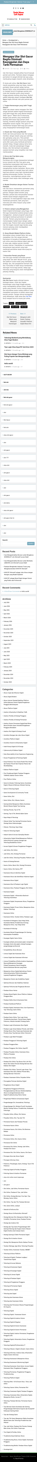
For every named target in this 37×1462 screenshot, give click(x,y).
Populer (6, 307)
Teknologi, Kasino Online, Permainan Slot (16, 1387)
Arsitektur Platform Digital (11, 739)
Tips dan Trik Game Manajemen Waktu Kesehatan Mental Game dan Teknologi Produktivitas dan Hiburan (18, 1420)
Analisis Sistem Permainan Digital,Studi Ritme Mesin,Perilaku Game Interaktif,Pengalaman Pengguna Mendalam (17, 725)
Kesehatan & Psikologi (10, 928)
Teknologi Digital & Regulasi (12, 1322)
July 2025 (6, 648)
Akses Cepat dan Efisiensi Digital (14, 693)
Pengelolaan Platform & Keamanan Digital (16, 1099)
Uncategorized (9, 52)
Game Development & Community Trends (16, 792)
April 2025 (7, 659)
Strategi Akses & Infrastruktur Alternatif (15, 1213)
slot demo (7, 503)
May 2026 (6, 610)
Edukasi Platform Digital (11, 769)
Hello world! (8, 363)
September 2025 (8, 640)
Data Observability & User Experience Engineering (18, 754)
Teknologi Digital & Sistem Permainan (15, 1330)
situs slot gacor (8, 435)
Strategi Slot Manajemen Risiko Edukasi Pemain (18, 1242)
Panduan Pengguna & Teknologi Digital (15, 1040)
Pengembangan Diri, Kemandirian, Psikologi (17, 1102)
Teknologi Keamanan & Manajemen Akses (16, 1358)
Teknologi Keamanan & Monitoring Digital (16, 1362)
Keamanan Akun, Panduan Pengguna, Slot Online (18, 888)
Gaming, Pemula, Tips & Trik (12, 810)
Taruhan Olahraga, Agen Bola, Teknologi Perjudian (18, 1246)
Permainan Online (9, 1135)
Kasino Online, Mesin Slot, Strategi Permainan (17, 865)
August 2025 (7, 644)
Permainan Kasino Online (11, 1125)
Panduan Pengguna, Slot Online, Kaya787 (16, 1048)
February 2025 (8, 667)
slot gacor (7, 450)
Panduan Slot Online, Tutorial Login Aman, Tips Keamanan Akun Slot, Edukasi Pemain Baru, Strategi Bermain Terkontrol (18, 1071)
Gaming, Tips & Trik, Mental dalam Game (16, 813)
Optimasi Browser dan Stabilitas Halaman (16, 983)
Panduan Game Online (10, 1013)
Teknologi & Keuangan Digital (12, 1271)
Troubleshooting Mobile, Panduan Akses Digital (18, 1445)
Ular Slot (29, 296)
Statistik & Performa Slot (11, 1209)
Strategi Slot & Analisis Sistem (13, 1238)
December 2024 (8, 674)
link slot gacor (8, 405)
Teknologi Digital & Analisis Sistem (14, 1318)
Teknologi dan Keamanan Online (13, 1301)
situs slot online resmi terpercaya (14, 1177)
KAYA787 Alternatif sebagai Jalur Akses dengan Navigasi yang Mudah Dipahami (18, 2)
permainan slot (21, 303)
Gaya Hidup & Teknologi (11, 817)
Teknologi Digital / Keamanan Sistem (15, 1314)
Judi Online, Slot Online (11, 850)
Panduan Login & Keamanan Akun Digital (16, 1025)
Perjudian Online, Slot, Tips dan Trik (14, 1118)
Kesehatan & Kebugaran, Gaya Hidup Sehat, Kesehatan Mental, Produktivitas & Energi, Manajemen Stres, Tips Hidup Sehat (16, 923)
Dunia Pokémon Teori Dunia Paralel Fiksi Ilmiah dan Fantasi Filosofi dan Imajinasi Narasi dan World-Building (18, 764)
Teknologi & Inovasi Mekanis (12, 1263)
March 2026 (7, 617)
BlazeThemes (19, 1458)
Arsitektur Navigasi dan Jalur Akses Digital (16, 735)
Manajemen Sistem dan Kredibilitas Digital (16, 979)
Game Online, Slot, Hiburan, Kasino (14, 800)
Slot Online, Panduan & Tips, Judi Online (15, 1192)
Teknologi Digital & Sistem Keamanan (15, 1326)
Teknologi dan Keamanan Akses (13, 1297)
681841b (7, 69)
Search (5, 540)
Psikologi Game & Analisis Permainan (15, 1173)
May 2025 (6, 655)
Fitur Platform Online (10, 779)
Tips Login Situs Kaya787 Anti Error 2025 (18, 347)
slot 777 (6, 457)
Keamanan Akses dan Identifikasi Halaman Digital (18, 876)
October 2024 (8, 682)
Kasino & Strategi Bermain (11, 861)
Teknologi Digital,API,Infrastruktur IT (14, 1345)
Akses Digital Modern (10, 697)
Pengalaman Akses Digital (11, 1085)
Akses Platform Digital (10, 708)
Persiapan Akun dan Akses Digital (14, 1156)
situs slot (6, 465)
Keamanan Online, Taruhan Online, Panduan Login (18, 917)
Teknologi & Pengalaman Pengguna (14, 1282)
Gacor (11, 303)
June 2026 (7, 606)
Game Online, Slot (9, 796)
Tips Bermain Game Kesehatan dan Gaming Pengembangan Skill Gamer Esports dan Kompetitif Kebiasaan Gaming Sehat (19, 1409)
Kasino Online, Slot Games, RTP (13, 869)
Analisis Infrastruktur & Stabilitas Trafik (15, 712)
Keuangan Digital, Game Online (13, 938)
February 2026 (8, 621)
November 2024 (8, 678)
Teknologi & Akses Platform (12, 1253)
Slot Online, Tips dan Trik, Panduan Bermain (17, 1202)
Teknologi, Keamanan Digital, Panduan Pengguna (18, 1391)
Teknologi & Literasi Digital (12, 1274)
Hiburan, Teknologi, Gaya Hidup (13, 827)
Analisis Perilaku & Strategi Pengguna (15, 716)
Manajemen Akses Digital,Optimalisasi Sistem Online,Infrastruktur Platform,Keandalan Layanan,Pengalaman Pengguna (17, 973)
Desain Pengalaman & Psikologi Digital (15, 758)
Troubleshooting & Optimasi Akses (14, 1436)
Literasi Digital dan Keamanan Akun (14, 953)
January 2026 (8, 625)
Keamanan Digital (9, 892)
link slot (6, 427)
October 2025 (8, 636)
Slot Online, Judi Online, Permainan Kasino (16, 1188)
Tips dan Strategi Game (11, 1414)
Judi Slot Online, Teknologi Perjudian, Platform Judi (19, 858)
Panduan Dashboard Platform (12, 1004)
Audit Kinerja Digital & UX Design (13, 746)
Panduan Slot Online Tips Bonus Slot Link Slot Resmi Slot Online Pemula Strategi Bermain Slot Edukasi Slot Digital (18, 1064)
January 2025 (8, 670)
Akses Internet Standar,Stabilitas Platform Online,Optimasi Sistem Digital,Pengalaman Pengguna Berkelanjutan (17, 702)
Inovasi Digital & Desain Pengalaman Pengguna (18, 846)
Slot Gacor (7, 420)
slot (5, 412)
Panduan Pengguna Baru (11, 1044)
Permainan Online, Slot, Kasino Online (15, 1139)
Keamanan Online (9, 913)
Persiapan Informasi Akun (11, 1160)
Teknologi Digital (9, 1311)
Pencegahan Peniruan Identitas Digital (15, 1081)
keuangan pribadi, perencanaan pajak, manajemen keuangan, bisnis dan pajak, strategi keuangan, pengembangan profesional (18, 944)
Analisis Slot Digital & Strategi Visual (15, 731)
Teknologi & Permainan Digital (13, 1286)
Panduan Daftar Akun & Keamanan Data (15, 1000)
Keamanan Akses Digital (11, 880)
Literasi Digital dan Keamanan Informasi (16, 957)
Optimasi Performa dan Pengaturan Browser (17, 987)
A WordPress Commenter (11, 591)
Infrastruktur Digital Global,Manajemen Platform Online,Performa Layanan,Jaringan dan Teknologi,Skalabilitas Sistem (18, 840)
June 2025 (7, 652)
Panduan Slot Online (10, 1058)
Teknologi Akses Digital (11, 1290)
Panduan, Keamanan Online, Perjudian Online (17, 1077)
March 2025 (7, 663)
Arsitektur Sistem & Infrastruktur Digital (15, 743)
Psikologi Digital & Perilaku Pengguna (15, 1169)
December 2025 (8, 629)
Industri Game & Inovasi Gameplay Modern (16, 834)
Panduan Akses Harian (10, 990)
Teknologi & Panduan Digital (12, 1278)
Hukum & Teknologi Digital (12, 831)
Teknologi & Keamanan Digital (13, 1267)
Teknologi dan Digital (10, 1293)
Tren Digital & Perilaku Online (12, 1432)
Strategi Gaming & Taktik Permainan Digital (16, 1235)
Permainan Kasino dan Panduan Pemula (15, 1122)
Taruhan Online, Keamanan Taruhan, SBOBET (17, 1250)
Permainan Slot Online (10, 1143)
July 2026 (6, 602)
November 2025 (8, 633)
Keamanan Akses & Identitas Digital (14, 873)
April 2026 (7, 614)
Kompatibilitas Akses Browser (13, 950)
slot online (15, 307)
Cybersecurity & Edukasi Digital (13, 750)
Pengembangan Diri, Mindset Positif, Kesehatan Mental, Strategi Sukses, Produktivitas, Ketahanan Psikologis (18, 1108)
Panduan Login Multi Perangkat (13, 1037)
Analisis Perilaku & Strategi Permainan (15, 720)
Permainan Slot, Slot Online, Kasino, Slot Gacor (18, 1152)
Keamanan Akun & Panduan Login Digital (16, 884)
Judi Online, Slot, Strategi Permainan (14, 854)
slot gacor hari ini (9, 518)
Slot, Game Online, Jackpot (12, 1206)
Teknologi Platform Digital (11, 1378)
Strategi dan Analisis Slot (11, 1223)
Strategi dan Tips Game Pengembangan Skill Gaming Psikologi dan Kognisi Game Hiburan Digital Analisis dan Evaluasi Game (17, 1229)
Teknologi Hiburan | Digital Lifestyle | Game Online (19, 1349)
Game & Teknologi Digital (11, 789)
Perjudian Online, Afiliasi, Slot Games (15, 1114)
